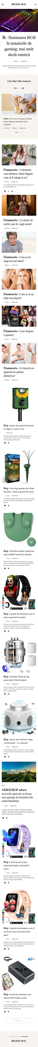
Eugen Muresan (7, 128)
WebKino (19, 4)
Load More (17, 1020)
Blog (3, 785)
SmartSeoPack (25, 1036)
